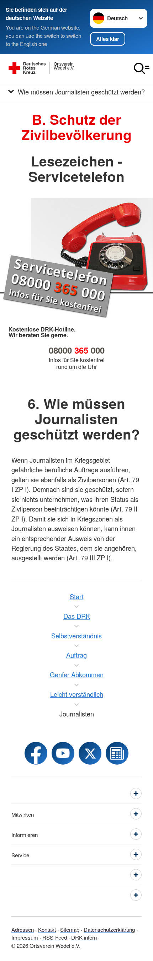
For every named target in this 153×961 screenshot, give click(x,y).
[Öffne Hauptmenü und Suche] (141, 68)
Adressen (22, 929)
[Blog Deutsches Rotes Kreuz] (117, 753)
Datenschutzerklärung (109, 929)
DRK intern (84, 937)
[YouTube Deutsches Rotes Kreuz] (63, 753)
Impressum (24, 937)
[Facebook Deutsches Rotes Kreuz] (36, 753)
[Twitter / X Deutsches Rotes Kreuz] (90, 753)
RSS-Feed (54, 937)
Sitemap (69, 929)
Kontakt (47, 929)
